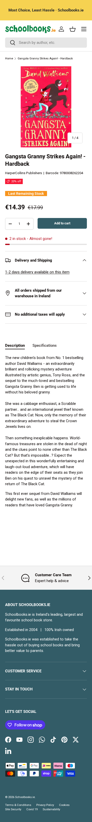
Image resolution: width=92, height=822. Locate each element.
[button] (72, 29)
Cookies (64, 805)
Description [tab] (15, 345)
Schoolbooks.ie (25, 797)
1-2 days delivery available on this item (37, 272)
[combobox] (46, 42)
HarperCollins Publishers (23, 173)
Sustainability (51, 809)
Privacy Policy (45, 805)
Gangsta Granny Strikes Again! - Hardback (45, 58)
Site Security (13, 809)
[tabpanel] (46, 431)
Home (9, 58)
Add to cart (62, 223)
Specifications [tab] (44, 345)
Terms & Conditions (18, 805)
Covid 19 (32, 809)
